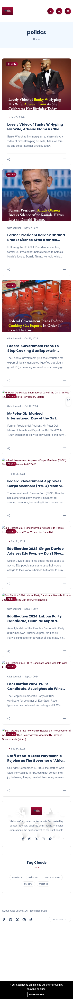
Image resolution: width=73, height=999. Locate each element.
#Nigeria (28, 884)
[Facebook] (23, 838)
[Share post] (8, 159)
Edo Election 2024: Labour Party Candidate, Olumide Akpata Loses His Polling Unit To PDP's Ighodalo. (34, 618)
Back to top (61, 919)
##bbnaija (34, 877)
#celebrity (17, 877)
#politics (43, 884)
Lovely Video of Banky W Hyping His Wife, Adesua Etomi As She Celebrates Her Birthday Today (35, 127)
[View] (64, 159)
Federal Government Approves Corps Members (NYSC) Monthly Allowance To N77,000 (35, 483)
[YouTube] (43, 838)
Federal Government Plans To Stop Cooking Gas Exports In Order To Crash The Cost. (33, 348)
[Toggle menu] (68, 11)
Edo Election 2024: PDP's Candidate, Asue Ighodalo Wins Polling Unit (34, 686)
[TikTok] (50, 838)
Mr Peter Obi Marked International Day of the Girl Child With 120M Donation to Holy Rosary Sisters (36, 416)
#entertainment (52, 877)
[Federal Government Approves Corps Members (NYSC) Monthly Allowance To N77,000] (36, 462)
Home (36, 39)
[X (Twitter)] (36, 838)
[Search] (59, 11)
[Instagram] (29, 838)
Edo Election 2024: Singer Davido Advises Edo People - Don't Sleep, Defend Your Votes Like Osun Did (36, 551)
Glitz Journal (14, 228)
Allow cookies (36, 994)
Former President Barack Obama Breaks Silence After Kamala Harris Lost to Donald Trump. (36, 237)
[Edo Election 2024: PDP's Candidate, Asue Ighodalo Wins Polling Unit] (36, 665)
